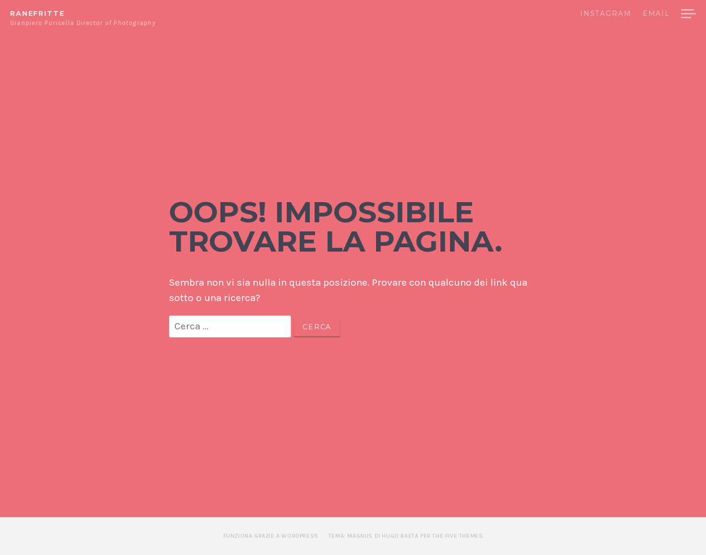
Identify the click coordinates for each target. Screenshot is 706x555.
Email (656, 14)
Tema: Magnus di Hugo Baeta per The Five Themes (406, 535)
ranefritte (37, 13)
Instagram (606, 14)
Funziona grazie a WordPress (270, 535)
